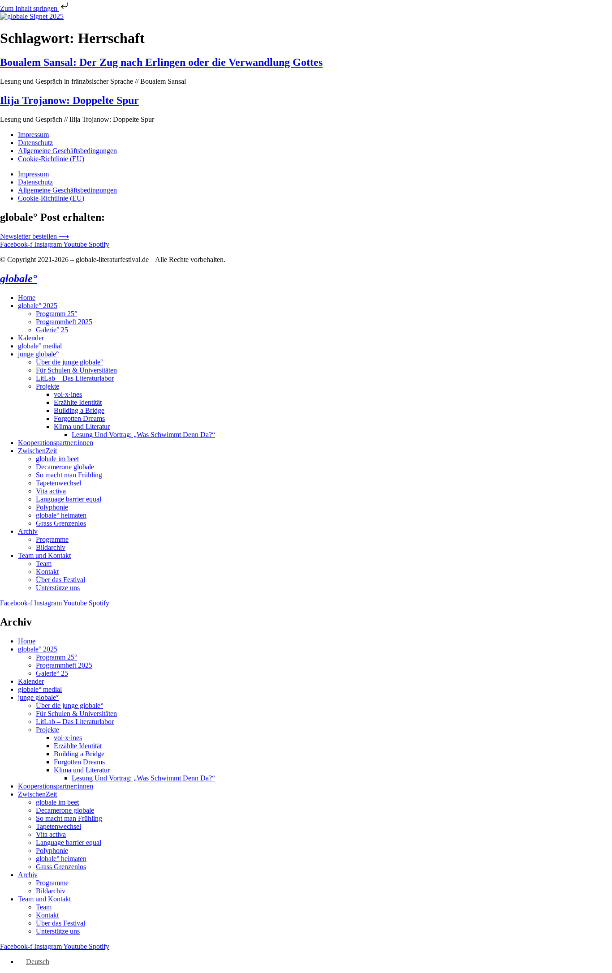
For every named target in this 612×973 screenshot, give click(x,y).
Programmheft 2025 (64, 322)
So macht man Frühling (69, 475)
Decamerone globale (65, 467)
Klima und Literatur (82, 426)
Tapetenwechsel (58, 483)
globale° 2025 (37, 305)
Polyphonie (52, 507)
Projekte (47, 386)
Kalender (31, 338)
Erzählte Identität (78, 402)
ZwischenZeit (37, 450)
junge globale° (38, 354)
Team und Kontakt (44, 555)
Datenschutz (35, 142)
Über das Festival (60, 579)
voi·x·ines (68, 394)
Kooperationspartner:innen (55, 442)
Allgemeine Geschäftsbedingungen (67, 150)
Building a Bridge (79, 410)
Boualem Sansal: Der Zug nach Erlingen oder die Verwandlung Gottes (161, 62)
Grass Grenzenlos (61, 523)
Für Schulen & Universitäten (76, 370)
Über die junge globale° (69, 362)
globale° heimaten (61, 515)
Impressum (33, 134)
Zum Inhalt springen (29, 8)
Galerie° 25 (52, 330)
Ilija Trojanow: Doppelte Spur (69, 100)
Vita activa (51, 491)
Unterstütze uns (58, 588)
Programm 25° (56, 313)
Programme (52, 539)
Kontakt (47, 571)
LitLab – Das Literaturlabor (75, 378)
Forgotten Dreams (79, 418)
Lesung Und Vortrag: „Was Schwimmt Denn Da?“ (143, 434)
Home (26, 297)
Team (44, 563)
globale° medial (40, 346)
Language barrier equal (68, 499)
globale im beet (57, 459)
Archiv (28, 531)
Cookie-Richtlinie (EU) (51, 159)
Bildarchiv (50, 547)
